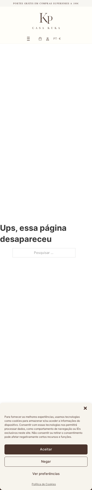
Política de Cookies (44, 484)
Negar (46, 461)
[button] (85, 408)
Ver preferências (46, 474)
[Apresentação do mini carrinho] (40, 38)
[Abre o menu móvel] (28, 38)
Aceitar (46, 449)
